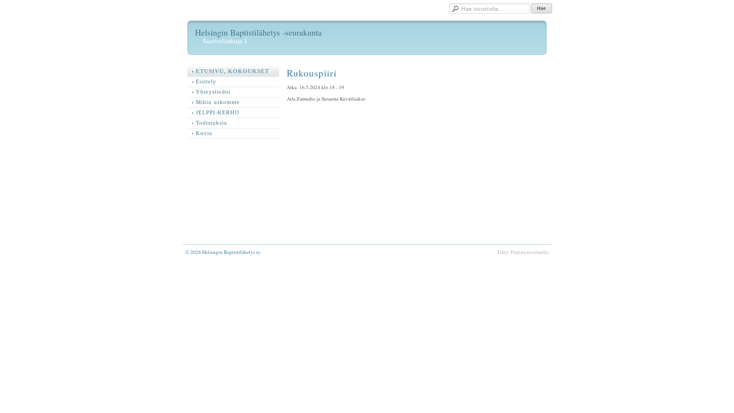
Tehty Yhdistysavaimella (523, 252)
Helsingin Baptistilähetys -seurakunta (258, 32)
